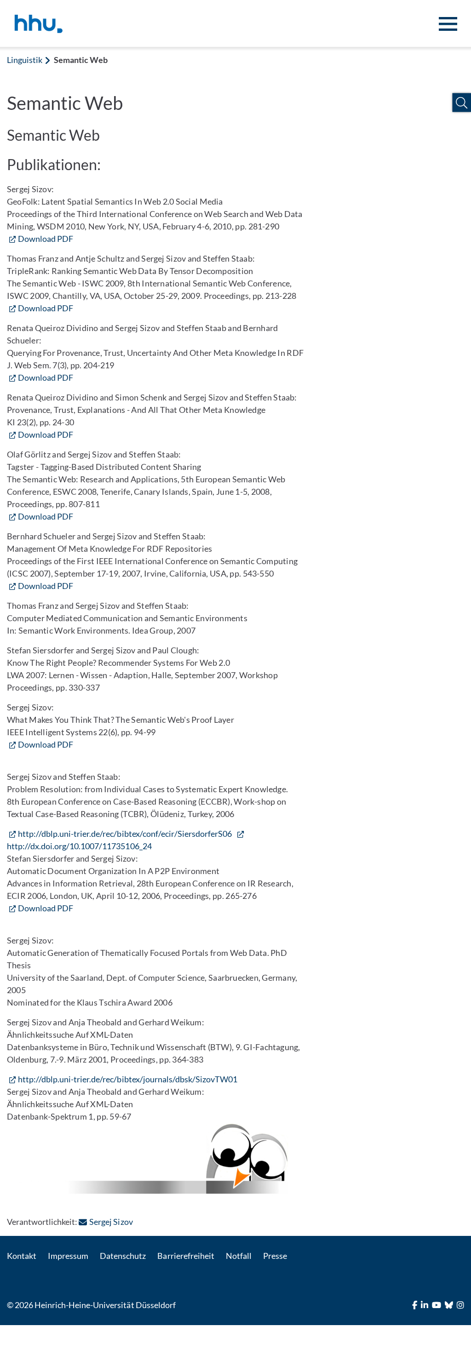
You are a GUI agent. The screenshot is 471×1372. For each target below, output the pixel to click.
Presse (275, 1256)
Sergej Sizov (110, 1222)
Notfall (239, 1256)
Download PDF (45, 239)
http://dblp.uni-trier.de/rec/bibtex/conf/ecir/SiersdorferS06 (125, 834)
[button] (461, 102)
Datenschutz (123, 1256)
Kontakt (21, 1256)
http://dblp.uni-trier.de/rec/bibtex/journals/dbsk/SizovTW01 (127, 1079)
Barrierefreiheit (185, 1256)
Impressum (68, 1256)
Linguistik (24, 60)
